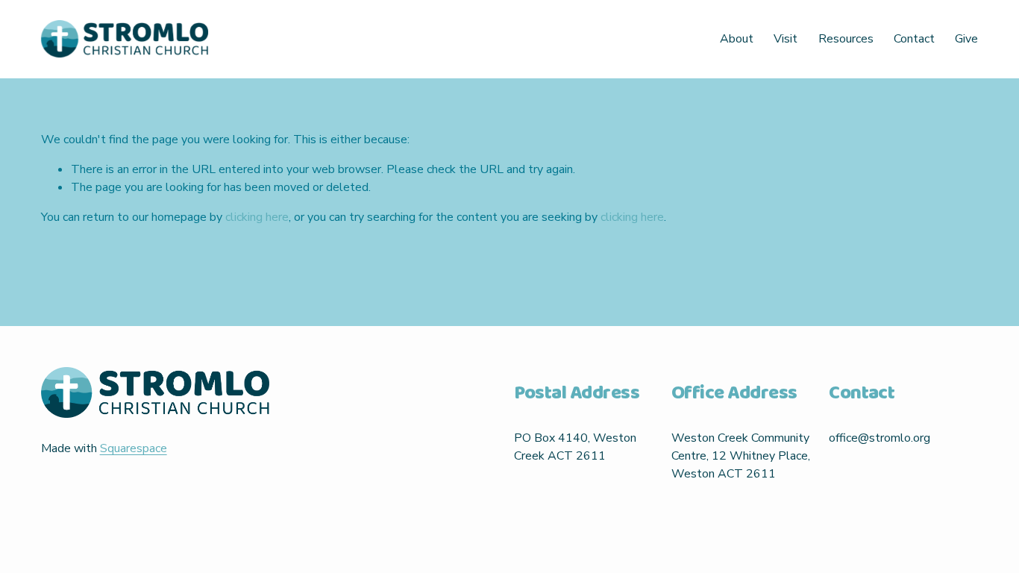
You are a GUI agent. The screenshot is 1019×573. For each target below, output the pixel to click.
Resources (846, 39)
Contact (914, 39)
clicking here (257, 217)
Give (966, 39)
